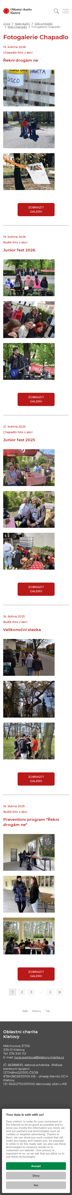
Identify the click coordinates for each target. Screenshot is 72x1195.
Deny (36, 1175)
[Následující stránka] (50, 992)
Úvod (6, 23)
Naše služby (22, 23)
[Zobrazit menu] (66, 11)
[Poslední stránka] (59, 992)
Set (36, 1185)
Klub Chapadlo (17, 26)
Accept (36, 1166)
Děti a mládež (44, 23)
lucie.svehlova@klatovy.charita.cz (39, 1057)
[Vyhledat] (56, 11)
